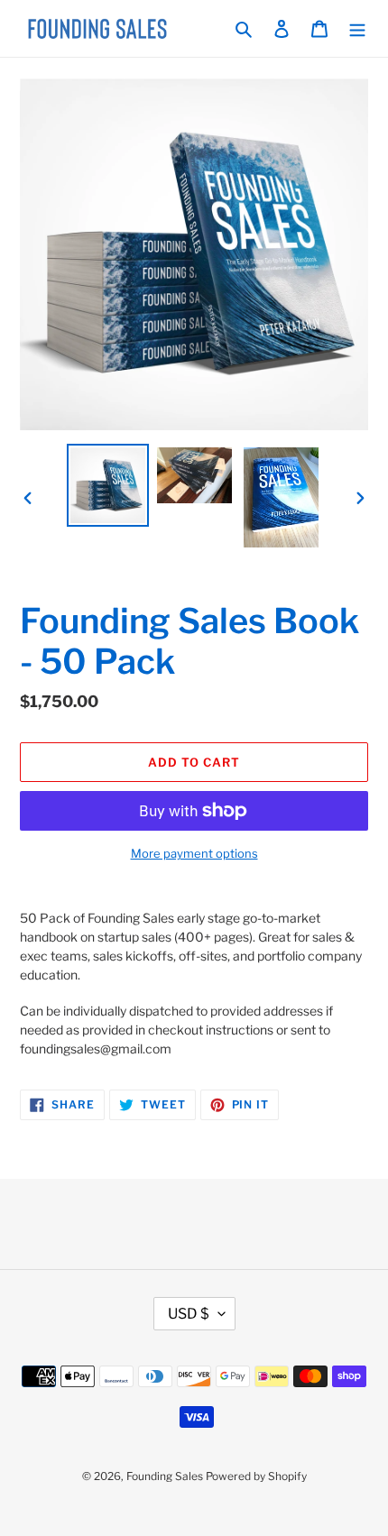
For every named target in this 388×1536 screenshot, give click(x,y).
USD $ (188, 1313)
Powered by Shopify (256, 1476)
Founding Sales (164, 1476)
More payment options (194, 853)
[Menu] (357, 28)
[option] (108, 485)
